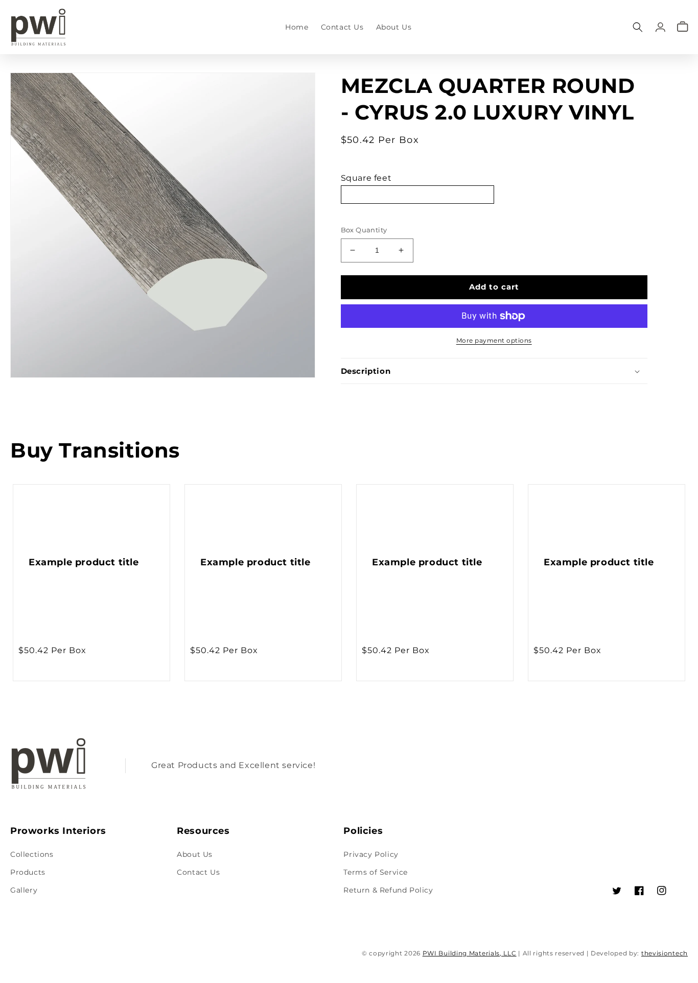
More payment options (494, 340)
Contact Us (198, 872)
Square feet (366, 178)
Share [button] (364, 397)
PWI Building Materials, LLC (470, 953)
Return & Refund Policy (388, 890)
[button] (637, 26)
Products (27, 872)
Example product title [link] (84, 562)
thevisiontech (664, 953)
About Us (195, 854)
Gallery (23, 890)
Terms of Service (375, 872)
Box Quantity (364, 230)
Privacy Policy (370, 854)
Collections (32, 854)
